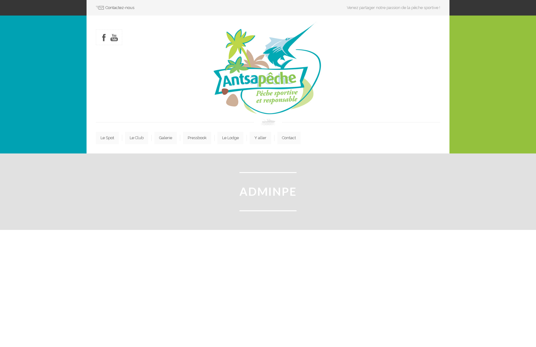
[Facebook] (104, 37)
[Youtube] (114, 37)
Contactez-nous (119, 7)
